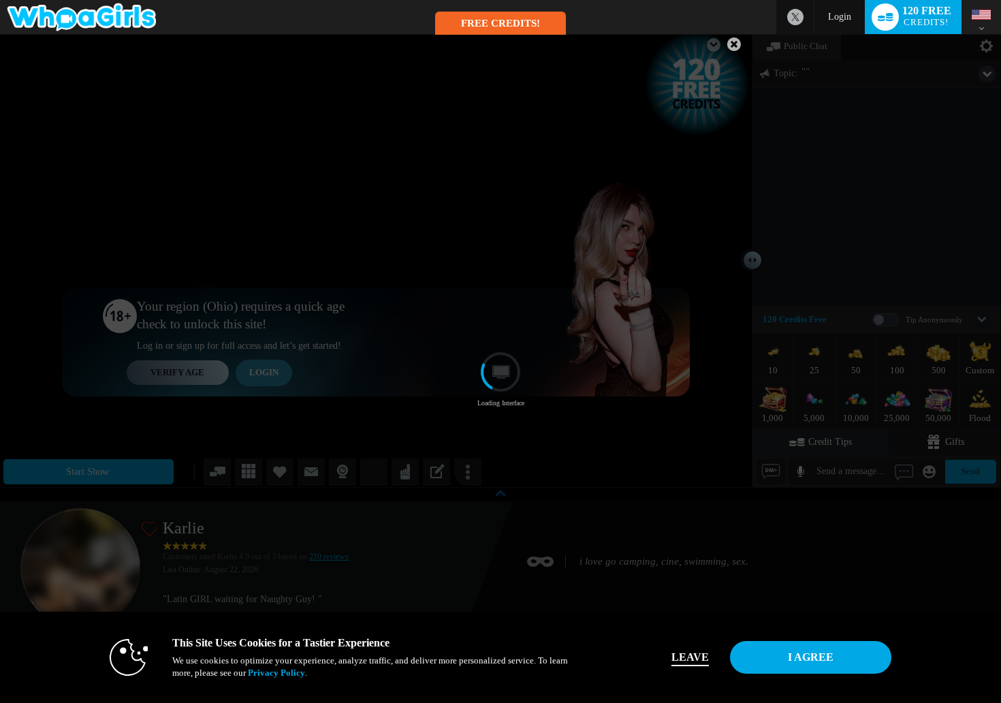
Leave (690, 657)
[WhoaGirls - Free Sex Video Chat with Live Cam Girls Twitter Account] (795, 17)
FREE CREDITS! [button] (500, 23)
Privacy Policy (276, 673)
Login (839, 17)
